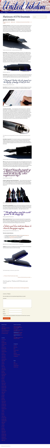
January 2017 (3, 416)
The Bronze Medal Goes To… (6, 330)
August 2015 (3, 440)
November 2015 (4, 435)
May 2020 (3, 371)
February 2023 (4, 347)
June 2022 (3, 353)
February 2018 (4, 401)
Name (4, 309)
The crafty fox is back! (5, 333)
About (2, 12)
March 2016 (3, 429)
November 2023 (4, 342)
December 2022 (4, 348)
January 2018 (3, 402)
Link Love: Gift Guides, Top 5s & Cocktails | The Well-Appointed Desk (17, 287)
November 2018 (4, 387)
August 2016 (3, 422)
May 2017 (3, 413)
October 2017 (4, 407)
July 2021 (3, 362)
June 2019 (3, 377)
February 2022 (4, 354)
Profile (15, 351)
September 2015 (4, 438)
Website (4, 313)
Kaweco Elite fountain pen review (25, 277)
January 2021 (3, 368)
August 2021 (3, 360)
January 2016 (3, 432)
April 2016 (3, 428)
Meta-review (15, 347)
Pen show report (16, 350)
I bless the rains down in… (5, 331)
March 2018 (3, 399)
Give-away (15, 345)
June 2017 (3, 411)
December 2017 (4, 404)
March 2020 (3, 372)
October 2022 (4, 350)
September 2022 (4, 351)
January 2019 (3, 384)
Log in (14, 362)
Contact (6, 12)
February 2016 (4, 431)
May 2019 (3, 378)
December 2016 (4, 417)
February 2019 (4, 383)
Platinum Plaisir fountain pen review (10, 275)
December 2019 (4, 374)
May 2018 (3, 396)
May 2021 (3, 365)
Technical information (17, 354)
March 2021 (3, 366)
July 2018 (3, 393)
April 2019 (3, 380)
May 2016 (3, 426)
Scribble (15, 329)
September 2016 (4, 420)
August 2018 (3, 392)
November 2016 (4, 419)
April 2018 (3, 398)
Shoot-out (15, 353)
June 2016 (3, 425)
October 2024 (4, 339)
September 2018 (4, 390)
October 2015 (4, 437)
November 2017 (4, 405)
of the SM (20, 235)
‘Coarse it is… (4, 326)
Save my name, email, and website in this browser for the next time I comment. (17, 315)
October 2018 (4, 389)
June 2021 (3, 363)
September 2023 (4, 344)
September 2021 (4, 359)
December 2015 (4, 434)
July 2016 (3, 423)
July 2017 (3, 410)
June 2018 (3, 395)
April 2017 (3, 414)
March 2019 (3, 381)
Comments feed (16, 365)
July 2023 (3, 345)
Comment (4, 298)
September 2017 (4, 408)
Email (4, 311)
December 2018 (4, 386)
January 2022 (3, 356)
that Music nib (26, 235)
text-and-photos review (13, 236)
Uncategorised (16, 356)
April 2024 (3, 341)
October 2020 (4, 369)
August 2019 (3, 375)
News (14, 348)
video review (12, 237)
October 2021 (4, 357)
